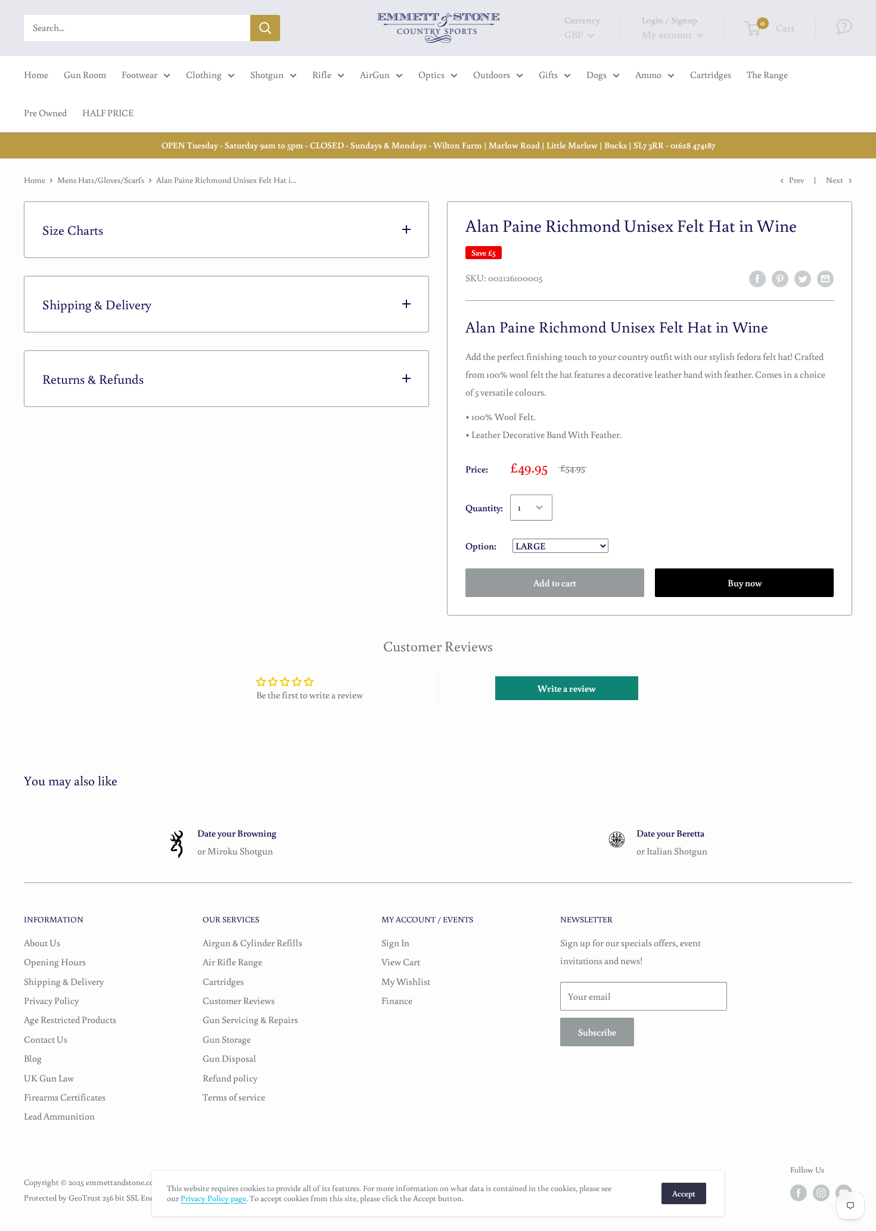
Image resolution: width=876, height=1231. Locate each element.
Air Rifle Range (232, 962)
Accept (683, 1193)
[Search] (265, 28)
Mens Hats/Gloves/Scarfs (100, 180)
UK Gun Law (49, 1078)
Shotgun (267, 74)
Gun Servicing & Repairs (250, 1019)
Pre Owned (45, 113)
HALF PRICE (107, 113)
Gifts (548, 74)
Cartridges (710, 74)
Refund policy (230, 1078)
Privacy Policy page (213, 1198)
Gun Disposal (229, 1058)
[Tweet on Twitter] (802, 278)
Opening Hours (55, 962)
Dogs (596, 74)
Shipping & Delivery (64, 981)
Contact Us (45, 1039)
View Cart (400, 962)
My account (668, 34)
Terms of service (234, 1097)
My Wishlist (405, 981)
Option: (481, 546)
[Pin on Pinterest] (780, 278)
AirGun (375, 74)
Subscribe (597, 1032)
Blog (33, 1058)
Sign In (395, 943)
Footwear (139, 74)
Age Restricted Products (70, 1019)
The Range (767, 74)
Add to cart (554, 583)
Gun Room (85, 74)
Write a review (567, 688)
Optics (431, 74)
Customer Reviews (239, 1000)
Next (834, 180)
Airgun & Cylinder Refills (252, 943)
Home (36, 74)
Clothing (204, 74)
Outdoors (491, 74)
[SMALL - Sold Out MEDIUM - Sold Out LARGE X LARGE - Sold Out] (553, 546)
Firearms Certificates (64, 1097)
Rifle (321, 74)
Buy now (745, 583)
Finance (396, 1000)
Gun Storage (227, 1039)
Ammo (648, 74)
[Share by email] (825, 278)
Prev (796, 180)
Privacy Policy (51, 1000)
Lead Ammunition (59, 1116)
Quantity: (484, 508)
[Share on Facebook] (757, 278)
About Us (42, 943)
